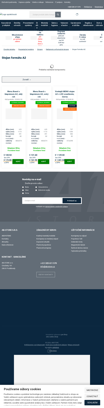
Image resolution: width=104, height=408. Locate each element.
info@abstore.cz (47, 266)
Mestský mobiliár (44, 24)
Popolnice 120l (76, 239)
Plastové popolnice (43, 245)
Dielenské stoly (76, 242)
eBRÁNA (55, 348)
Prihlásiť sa (71, 201)
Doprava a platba (24, 2)
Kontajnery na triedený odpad (47, 239)
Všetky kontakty (45, 275)
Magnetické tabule (78, 245)
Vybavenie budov (64, 24)
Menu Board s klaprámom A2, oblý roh (13, 94)
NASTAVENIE (92, 390)
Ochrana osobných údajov (56, 345)
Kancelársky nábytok (6, 24)
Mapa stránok (73, 345)
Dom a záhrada (99, 24)
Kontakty (67, 2)
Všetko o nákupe (38, 2)
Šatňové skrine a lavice (79, 248)
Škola (27, 187)
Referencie (49, 2)
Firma (27, 193)
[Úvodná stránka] (8, 14)
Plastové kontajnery (43, 248)
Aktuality (5, 242)
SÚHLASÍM (92, 402)
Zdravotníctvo (43, 187)
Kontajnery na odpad (78, 236)
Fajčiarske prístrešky (78, 251)
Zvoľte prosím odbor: (34, 183)
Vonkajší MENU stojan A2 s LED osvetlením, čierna (65, 94)
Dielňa (37, 25)
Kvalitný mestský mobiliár (45, 236)
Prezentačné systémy (28, 24)
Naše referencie (7, 245)
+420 (48, 263)
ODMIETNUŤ (92, 396)
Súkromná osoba (44, 190)
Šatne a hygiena (54, 24)
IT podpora (58, 2)
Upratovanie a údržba (76, 24)
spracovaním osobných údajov (56, 206)
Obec (27, 190)
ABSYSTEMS (6, 236)
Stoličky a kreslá (17, 24)
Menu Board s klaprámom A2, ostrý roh (39, 94)
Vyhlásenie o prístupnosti (34, 345)
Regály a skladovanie (88, 24)
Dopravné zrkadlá (42, 242)
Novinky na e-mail (31, 179)
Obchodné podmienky (9, 2)
